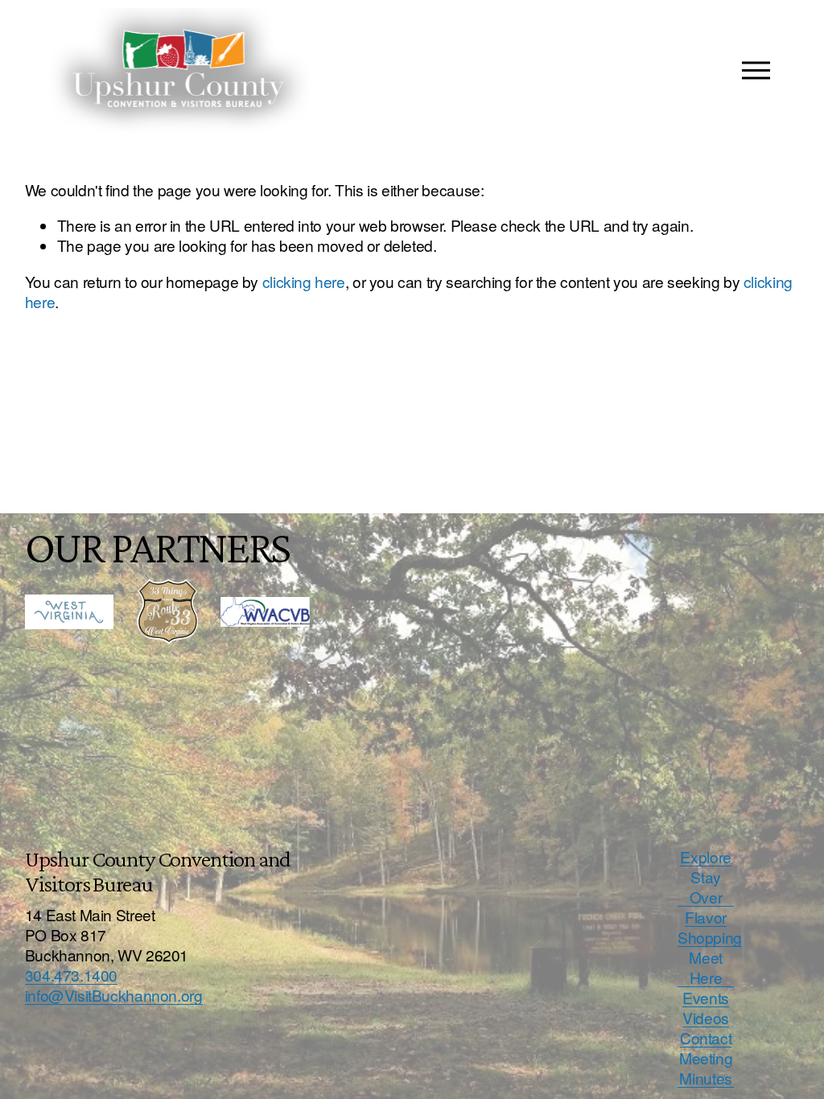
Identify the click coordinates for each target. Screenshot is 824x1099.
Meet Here (705, 967)
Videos (705, 1017)
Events (705, 997)
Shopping (710, 937)
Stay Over (706, 886)
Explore (705, 856)
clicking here (303, 281)
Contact (705, 1037)
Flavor (706, 917)
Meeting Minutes (705, 1068)
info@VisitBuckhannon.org (114, 995)
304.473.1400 (71, 975)
